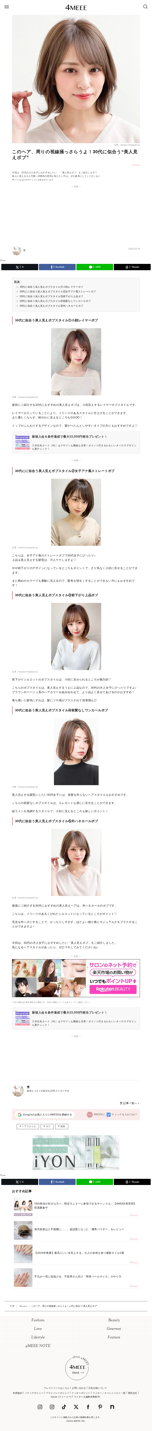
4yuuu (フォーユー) (61, 1396)
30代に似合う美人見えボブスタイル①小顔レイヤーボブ (51, 286)
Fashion (38, 1320)
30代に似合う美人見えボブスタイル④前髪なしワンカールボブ (55, 301)
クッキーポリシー (81, 1393)
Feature (114, 1337)
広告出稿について (97, 1388)
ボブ (48, 1126)
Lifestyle (38, 1337)
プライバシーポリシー (57, 1393)
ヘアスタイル (29, 1126)
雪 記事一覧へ (128, 1103)
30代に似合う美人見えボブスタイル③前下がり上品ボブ (51, 296)
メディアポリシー (34, 1393)
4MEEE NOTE (38, 1346)
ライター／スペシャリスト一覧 (109, 1393)
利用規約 (17, 1393)
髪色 (63, 1126)
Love (38, 1329)
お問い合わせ (79, 1388)
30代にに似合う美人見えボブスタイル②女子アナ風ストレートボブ (58, 291)
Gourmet (114, 1329)
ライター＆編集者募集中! (87, 1396)
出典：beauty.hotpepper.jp (127, 145)
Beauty (114, 1320)
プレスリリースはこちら (57, 1388)
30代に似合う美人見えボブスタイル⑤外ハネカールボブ (51, 305)
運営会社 (132, 1393)
